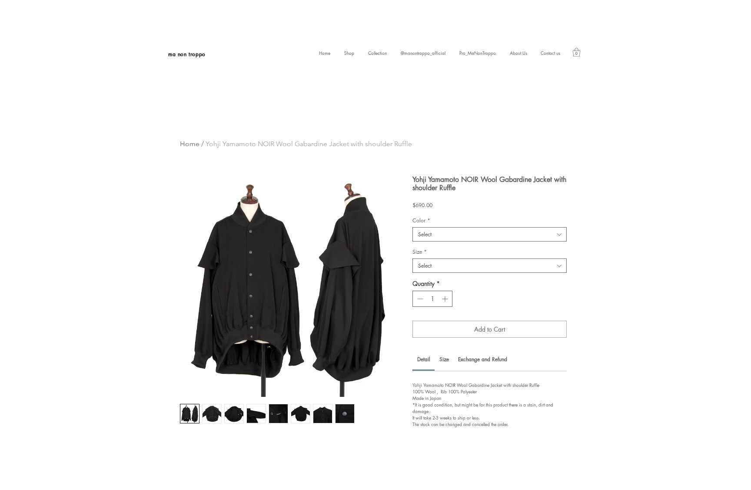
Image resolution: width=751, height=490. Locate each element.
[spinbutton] (432, 298)
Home (189, 144)
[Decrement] (419, 298)
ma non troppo (187, 54)
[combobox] (489, 234)
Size (419, 251)
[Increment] (445, 298)
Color (421, 220)
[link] (576, 52)
